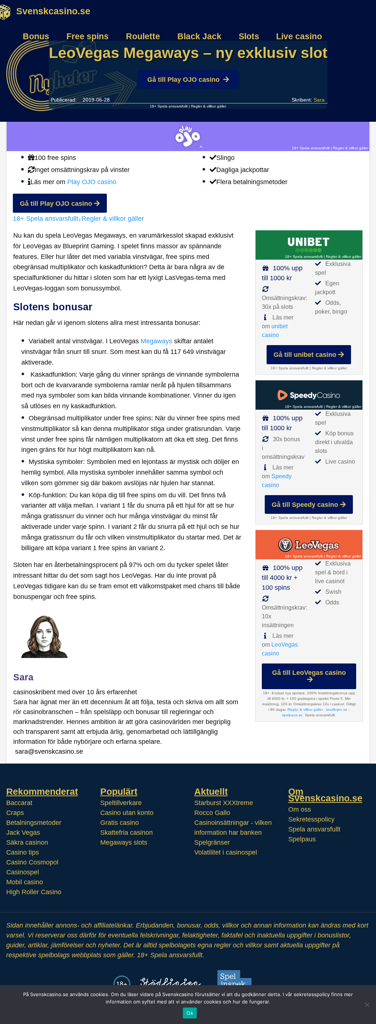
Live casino (299, 36)
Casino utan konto (126, 812)
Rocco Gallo (212, 812)
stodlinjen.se (336, 709)
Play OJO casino (91, 182)
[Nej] (366, 1004)
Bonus (36, 36)
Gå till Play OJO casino (183, 79)
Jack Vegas (23, 832)
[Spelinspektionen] (236, 984)
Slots (249, 36)
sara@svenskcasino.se (49, 751)
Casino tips (22, 852)
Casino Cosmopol (32, 862)
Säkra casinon (27, 842)
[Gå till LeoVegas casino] (309, 544)
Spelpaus (302, 839)
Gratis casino (119, 822)
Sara (319, 100)
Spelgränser (212, 842)
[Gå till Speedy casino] (309, 395)
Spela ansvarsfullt (314, 829)
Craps (15, 812)
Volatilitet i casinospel (225, 852)
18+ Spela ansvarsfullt (169, 106)
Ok (190, 1013)
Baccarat (19, 803)
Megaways (156, 341)
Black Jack (199, 36)
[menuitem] (33, 32)
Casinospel (22, 872)
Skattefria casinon (126, 832)
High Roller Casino (33, 892)
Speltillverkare (121, 803)
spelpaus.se (292, 715)
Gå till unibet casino (305, 354)
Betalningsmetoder (33, 822)
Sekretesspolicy (311, 819)
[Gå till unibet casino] (309, 245)
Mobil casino (24, 882)
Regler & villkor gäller (208, 106)
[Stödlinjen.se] (170, 984)
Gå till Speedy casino (305, 504)
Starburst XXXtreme (223, 803)
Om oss (299, 809)
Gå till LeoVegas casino (309, 672)
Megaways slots (123, 842)
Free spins (87, 36)
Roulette (143, 36)
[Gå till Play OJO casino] (188, 136)
